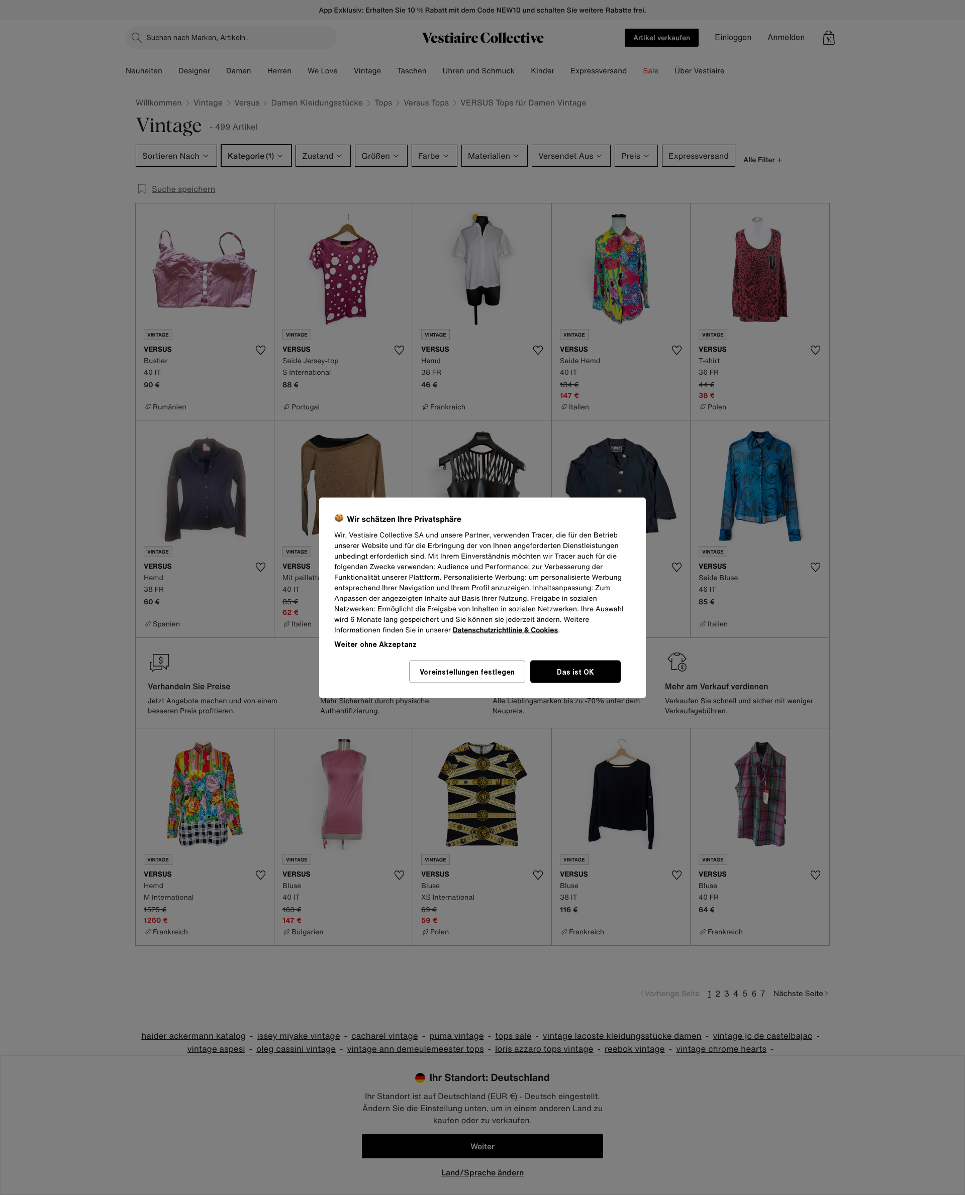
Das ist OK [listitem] (575, 671)
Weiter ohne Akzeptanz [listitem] (375, 643)
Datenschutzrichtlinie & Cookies (505, 629)
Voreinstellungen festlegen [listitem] (467, 671)
